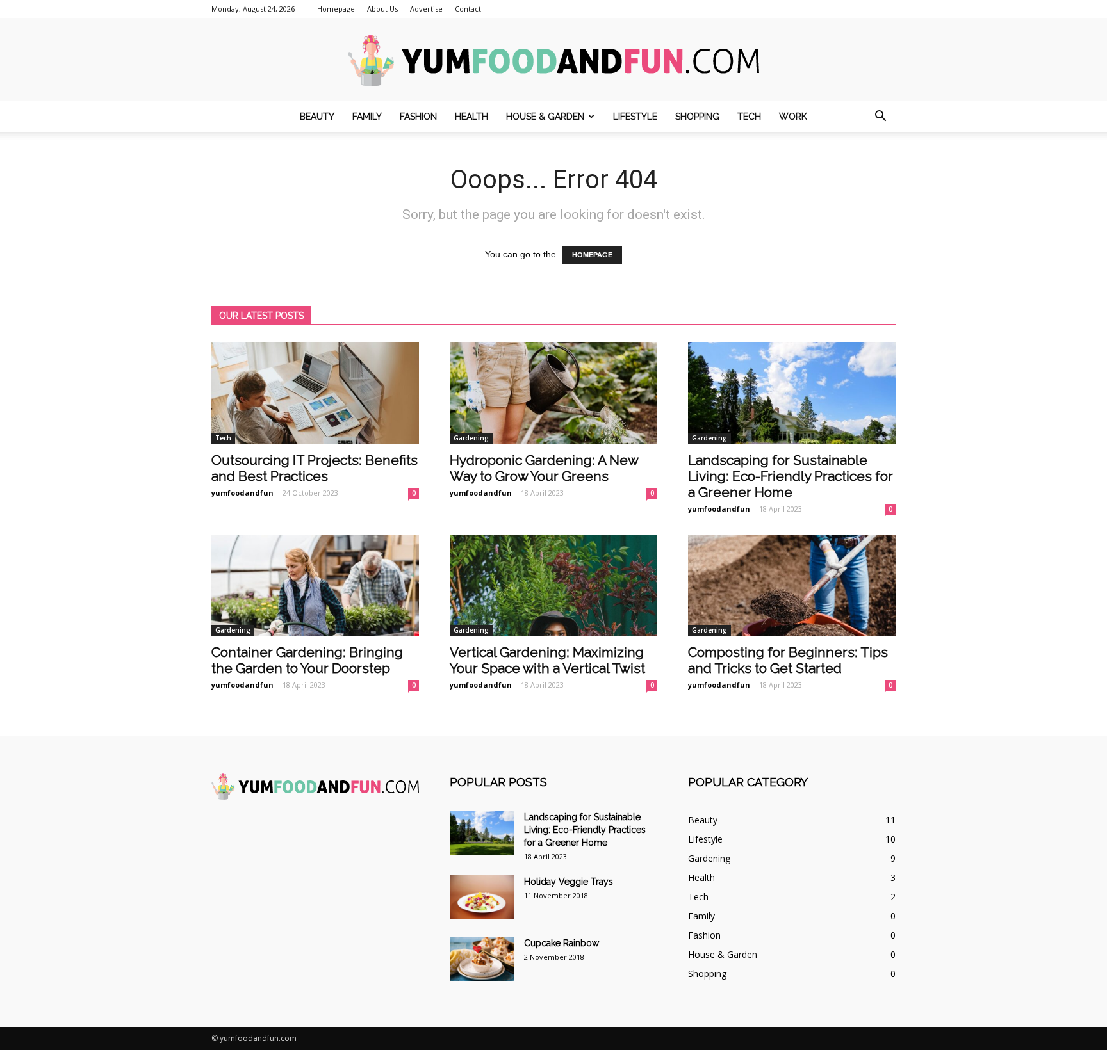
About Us (382, 8)
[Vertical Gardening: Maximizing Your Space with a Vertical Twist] (553, 585)
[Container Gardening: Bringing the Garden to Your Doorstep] (315, 585)
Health (471, 116)
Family (367, 116)
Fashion (418, 116)
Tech (749, 116)
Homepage (336, 8)
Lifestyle (635, 116)
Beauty (317, 116)
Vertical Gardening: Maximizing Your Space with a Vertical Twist (547, 660)
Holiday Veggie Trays (568, 881)
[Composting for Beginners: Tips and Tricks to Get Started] (792, 585)
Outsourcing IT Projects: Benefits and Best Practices (314, 468)
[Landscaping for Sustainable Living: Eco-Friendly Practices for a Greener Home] (792, 393)
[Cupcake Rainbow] (482, 959)
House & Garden (545, 116)
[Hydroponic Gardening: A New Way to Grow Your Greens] (553, 393)
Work (793, 116)
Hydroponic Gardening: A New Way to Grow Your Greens (544, 468)
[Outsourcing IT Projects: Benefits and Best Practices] (315, 393)
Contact (468, 8)
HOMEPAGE (592, 255)
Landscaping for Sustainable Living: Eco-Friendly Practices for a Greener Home (790, 476)
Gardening (471, 437)
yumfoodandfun (242, 492)
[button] (880, 116)
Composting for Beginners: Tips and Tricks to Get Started (788, 660)
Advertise (426, 8)
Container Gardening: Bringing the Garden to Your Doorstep (307, 660)
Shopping (697, 116)
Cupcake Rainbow (561, 943)
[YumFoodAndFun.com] (553, 60)
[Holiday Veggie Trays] (482, 897)
